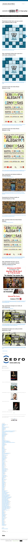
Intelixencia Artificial (4, 470)
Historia (3, 465)
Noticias (3, 481)
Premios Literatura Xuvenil (5, 500)
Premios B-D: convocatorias (5, 492)
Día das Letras (3, 449)
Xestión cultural (4, 524)
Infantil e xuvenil (4, 468)
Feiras (3, 460)
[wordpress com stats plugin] (3, 535)
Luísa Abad (9, 216)
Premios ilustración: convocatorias (6, 497)
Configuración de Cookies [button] (16, 540)
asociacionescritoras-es (10, 56)
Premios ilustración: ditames (5, 498)
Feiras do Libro (4, 461)
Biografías (3, 436)
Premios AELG (3, 491)
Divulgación (3, 451)
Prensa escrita (3, 509)
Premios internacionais (4, 499)
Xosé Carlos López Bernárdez (13, 125)
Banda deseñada (4, 434)
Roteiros (3, 513)
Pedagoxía (3, 486)
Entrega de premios (4, 455)
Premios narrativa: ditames (5, 502)
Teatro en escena (4, 517)
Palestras (3, 485)
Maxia (2, 478)
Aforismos (3, 425)
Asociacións (3, 432)
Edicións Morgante (10, 49)
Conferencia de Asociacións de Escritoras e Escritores (8, 442)
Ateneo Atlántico (6, 49)
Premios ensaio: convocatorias (5, 495)
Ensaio (8, 192)
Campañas (3, 437)
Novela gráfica (3, 482)
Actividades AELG (4, 424)
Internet (3, 472)
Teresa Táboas (10, 325)
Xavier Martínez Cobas (15, 325)
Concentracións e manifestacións (6, 441)
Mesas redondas (4, 479)
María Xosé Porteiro (12, 216)
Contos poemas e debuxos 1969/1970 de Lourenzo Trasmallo (10, 301)
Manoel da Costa (7, 302)
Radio (2, 510)
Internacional (3, 471)
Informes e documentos (4, 469)
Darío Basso (14, 124)
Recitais (3, 511)
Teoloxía (3, 519)
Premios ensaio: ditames (5, 496)
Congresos (3, 443)
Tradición (3, 521)
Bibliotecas (3, 435)
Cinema (3, 439)
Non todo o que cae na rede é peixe (19, 82)
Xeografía (3, 523)
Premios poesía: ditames (5, 503)
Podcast (3, 487)
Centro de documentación (5, 528)
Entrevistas (3, 456)
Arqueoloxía (3, 428)
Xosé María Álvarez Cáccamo (14, 258)
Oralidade (3, 484)
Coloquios (6, 192)
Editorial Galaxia (4, 193)
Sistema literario (4, 514)
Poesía (3, 488)
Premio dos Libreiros (4, 490)
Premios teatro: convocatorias (5, 504)
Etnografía (3, 459)
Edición (3, 452)
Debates (3, 447)
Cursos (3, 446)
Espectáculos (3, 458)
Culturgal (3, 445)
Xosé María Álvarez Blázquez (19, 125)
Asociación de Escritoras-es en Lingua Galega (7, 431)
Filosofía (3, 462)
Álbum (3, 426)
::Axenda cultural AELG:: (8, 4)
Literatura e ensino (4, 476)
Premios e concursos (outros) (5, 494)
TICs (2, 520)
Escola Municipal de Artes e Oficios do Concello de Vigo (18, 49)
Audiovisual (3, 433)
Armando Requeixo (18, 192)
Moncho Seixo (13, 82)
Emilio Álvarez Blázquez (18, 124)
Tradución (3, 522)
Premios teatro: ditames (5, 505)
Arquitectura (3, 429)
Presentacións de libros (11, 192)
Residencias (3, 512)
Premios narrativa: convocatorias (6, 501)
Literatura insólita (19, 193)
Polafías (3, 489)
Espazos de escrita (4, 457)
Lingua (3, 474)
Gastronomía (3, 464)
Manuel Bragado (7, 325)
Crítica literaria (3, 444)
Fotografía (3, 463)
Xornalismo (3, 525)
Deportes (3, 448)
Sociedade (3, 515)
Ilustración (3, 467)
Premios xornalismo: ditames (5, 508)
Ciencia (3, 438)
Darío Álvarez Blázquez (10, 124)
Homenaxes (3, 466)
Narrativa (3, 480)
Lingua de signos (4, 475)
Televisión (3, 518)
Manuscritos (3, 477)
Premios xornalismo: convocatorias (6, 507)
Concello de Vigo (6, 124)
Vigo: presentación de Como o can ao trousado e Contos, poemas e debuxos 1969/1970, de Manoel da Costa (10, 263)
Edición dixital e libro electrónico (6, 453)
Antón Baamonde (4, 324)
